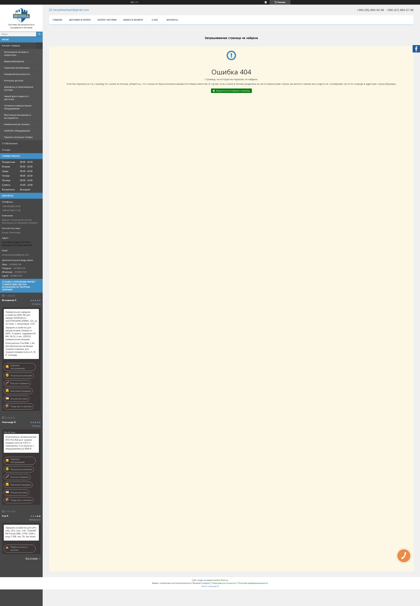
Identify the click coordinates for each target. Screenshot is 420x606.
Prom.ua (224, 580)
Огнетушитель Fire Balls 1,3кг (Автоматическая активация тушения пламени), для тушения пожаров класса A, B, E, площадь (20, 349)
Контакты (172, 20)
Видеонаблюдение (14, 61)
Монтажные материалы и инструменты (17, 116)
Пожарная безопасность (17, 74)
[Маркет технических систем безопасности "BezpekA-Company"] (21, 15)
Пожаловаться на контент (224, 583)
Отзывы (6, 149)
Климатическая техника (17, 124)
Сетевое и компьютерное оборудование (18, 107)
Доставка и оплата (80, 20)
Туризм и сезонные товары (18, 137)
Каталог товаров (11, 45)
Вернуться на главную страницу (233, 90)
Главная (57, 20)
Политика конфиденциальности (253, 583)
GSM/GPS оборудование (17, 130)
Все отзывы (32, 558)
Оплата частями (106, 20)
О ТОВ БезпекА (10, 143)
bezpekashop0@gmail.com (15, 254)
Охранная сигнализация (17, 67)
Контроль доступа (13, 80)
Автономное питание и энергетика (16, 53)
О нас (155, 20)
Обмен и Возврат (133, 20)
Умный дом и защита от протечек (16, 98)
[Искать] (39, 34)
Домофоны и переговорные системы (18, 88)
